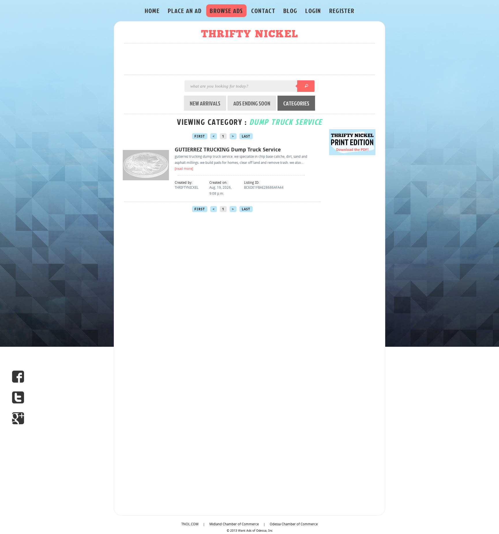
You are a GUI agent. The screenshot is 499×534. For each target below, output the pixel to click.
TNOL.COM (189, 524)
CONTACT (263, 10)
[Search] (305, 86)
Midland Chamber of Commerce (234, 524)
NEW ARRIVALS (205, 103)
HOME (152, 10)
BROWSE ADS (226, 10)
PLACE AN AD (185, 10)
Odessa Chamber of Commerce (294, 524)
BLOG (290, 10)
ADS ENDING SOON (251, 103)
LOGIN (313, 10)
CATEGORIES (296, 103)
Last (246, 136)
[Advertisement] (251, 60)
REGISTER (342, 10)
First (199, 136)
